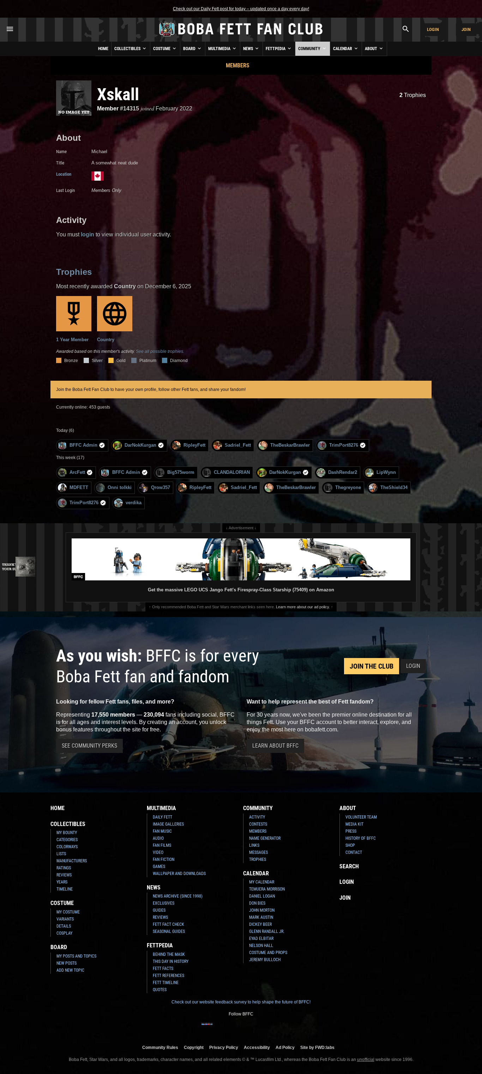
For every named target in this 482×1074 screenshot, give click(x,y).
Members (237, 65)
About (371, 48)
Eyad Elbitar (261, 938)
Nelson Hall (261, 945)
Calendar (343, 48)
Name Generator (265, 838)
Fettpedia (276, 48)
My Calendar (261, 882)
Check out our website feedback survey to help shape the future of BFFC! (241, 1002)
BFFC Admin (83, 445)
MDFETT (79, 487)
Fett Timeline (166, 982)
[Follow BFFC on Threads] (263, 1028)
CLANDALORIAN (232, 472)
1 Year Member (72, 339)
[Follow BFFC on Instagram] (218, 1028)
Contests (258, 824)
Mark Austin (261, 917)
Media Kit (354, 824)
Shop (350, 845)
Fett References (168, 975)
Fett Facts (163, 968)
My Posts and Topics (76, 956)
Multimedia (219, 48)
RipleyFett (194, 445)
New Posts (66, 963)
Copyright (194, 1047)
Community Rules (160, 1047)
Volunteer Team (361, 817)
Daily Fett (162, 817)
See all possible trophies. (160, 351)
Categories (67, 839)
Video (158, 852)
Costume (162, 48)
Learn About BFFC (275, 745)
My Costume (68, 912)
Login (433, 29)
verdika (133, 502)
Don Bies (257, 903)
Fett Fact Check (168, 924)
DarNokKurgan (140, 445)
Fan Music (162, 831)
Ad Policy (285, 1047)
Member (108, 108)
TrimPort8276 (343, 445)
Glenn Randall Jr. (266, 931)
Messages (258, 852)
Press (350, 831)
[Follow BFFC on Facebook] (207, 1028)
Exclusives (163, 903)
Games (159, 866)
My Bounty (66, 832)
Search (349, 866)
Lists (61, 853)
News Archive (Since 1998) (178, 896)
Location (63, 174)
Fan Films (162, 845)
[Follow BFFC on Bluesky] (275, 1028)
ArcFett (77, 472)
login (87, 234)
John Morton (262, 910)
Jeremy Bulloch (265, 959)
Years (61, 882)
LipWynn (386, 472)
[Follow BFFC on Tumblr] (241, 1028)
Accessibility (257, 1047)
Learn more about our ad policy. (303, 607)
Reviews (64, 875)
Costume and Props (268, 952)
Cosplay (64, 933)
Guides (159, 910)
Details (63, 926)
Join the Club (371, 666)
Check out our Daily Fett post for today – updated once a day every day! (241, 8)
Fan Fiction (163, 859)
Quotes (160, 989)
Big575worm (180, 472)
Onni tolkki (120, 487)
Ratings (63, 867)
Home (103, 48)
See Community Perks (89, 745)
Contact (353, 852)
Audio (158, 838)
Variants (65, 919)
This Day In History (170, 961)
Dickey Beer (260, 924)
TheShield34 (394, 487)
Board (190, 48)
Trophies (412, 95)
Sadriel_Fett (238, 445)
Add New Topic (70, 970)
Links (254, 845)
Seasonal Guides (169, 931)
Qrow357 (160, 487)
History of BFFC (360, 838)
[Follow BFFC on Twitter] (229, 1028)
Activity (257, 817)
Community (309, 48)
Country (105, 339)
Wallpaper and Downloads (179, 873)
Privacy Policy (223, 1047)
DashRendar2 (342, 472)
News (248, 48)
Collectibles (127, 48)
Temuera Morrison (267, 889)
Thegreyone (348, 487)
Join (466, 29)
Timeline (64, 889)
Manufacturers (71, 860)
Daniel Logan (262, 896)
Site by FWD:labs (317, 1047)
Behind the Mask (169, 954)
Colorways (67, 846)
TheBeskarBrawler (290, 445)
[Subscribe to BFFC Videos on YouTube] (252, 1028)
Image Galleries (168, 824)
